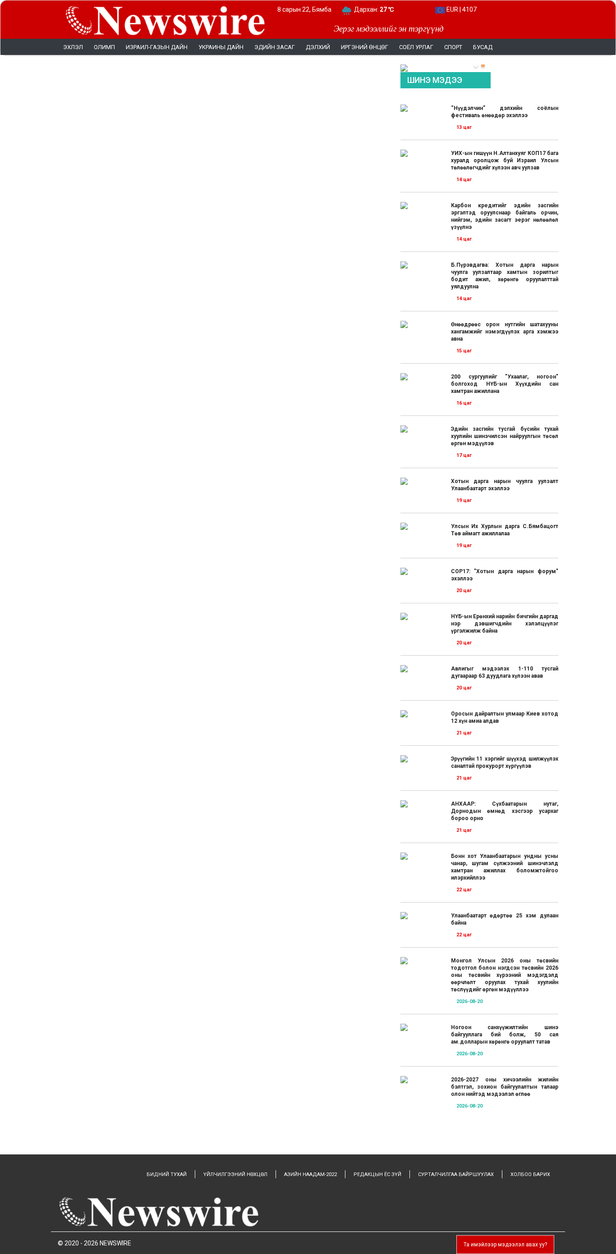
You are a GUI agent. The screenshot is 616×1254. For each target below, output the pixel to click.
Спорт (453, 47)
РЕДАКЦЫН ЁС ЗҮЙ (377, 1174)
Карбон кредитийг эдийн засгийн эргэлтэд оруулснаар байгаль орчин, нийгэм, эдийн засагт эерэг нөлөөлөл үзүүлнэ (504, 216)
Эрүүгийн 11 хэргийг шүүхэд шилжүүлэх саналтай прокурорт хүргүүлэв (504, 762)
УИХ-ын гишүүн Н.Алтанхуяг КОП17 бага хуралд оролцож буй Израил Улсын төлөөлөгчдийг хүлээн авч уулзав (504, 160)
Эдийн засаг (274, 47)
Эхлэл (73, 47)
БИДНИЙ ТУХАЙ (167, 1174)
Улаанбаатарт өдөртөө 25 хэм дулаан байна (504, 919)
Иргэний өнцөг (364, 47)
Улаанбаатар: (382, 9)
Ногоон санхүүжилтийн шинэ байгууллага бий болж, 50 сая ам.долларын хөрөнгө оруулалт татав (504, 1034)
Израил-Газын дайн (157, 47)
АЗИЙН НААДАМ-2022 (310, 1174)
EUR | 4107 (461, 9)
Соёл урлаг (416, 47)
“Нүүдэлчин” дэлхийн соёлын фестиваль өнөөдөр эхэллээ (504, 112)
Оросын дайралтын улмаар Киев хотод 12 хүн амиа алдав (504, 717)
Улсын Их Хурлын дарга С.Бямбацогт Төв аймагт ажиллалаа (504, 530)
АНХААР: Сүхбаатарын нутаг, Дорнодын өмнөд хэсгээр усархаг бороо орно (504, 811)
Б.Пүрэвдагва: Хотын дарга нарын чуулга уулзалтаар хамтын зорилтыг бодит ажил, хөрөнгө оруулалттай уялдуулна (504, 276)
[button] (476, 65)
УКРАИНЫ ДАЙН (221, 47)
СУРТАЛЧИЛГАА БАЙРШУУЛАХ (456, 1174)
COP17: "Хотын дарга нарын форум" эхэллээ (504, 575)
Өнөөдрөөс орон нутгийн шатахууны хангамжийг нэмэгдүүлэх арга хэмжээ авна (504, 331)
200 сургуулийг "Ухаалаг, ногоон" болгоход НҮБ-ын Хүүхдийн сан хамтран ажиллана (504, 384)
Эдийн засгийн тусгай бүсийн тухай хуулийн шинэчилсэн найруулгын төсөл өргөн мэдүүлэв (504, 436)
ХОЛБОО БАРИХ (530, 1174)
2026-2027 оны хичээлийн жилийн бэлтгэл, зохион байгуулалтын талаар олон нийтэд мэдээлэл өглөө (504, 1086)
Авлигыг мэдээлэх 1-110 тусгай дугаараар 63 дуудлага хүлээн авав (504, 672)
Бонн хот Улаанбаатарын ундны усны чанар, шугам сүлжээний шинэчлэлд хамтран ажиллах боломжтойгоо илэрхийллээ (504, 867)
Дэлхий (318, 47)
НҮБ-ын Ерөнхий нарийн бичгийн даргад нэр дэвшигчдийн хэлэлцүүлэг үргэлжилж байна (504, 623)
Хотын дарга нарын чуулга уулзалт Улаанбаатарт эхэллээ (504, 485)
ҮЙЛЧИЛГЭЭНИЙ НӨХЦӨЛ (235, 1174)
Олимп (104, 47)
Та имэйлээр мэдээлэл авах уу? (505, 1244)
